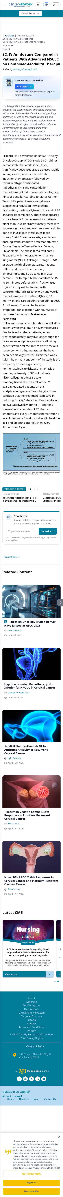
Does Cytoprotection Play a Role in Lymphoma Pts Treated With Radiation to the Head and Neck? (19, 499)
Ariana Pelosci (15, 630)
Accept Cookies (31, 1191)
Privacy (31, 1030)
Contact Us (50, 1099)
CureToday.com (32, 1005)
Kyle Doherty (14, 758)
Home (10, 1099)
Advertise (31, 1001)
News (36, 1099)
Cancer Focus (28, 13)
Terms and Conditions (31, 1027)
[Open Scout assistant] (46, 4)
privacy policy (11, 540)
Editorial (31, 1020)
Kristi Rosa (13, 823)
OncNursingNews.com (32, 1012)
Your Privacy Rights (31, 1038)
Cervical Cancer (12, 556)
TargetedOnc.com (31, 1016)
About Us (24, 1099)
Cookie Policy (53, 1167)
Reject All (31, 1182)
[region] (31, 1165)
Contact (31, 1023)
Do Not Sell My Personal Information (31, 1034)
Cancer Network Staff (19, 692)
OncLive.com (31, 1009)
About (31, 998)
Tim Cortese (14, 889)
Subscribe (46, 531)
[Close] (59, 1136)
